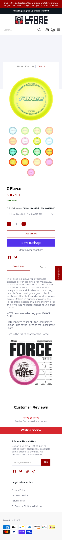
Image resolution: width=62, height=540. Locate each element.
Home (20, 67)
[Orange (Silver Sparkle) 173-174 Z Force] (25, 162)
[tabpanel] (31, 331)
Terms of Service (20, 496)
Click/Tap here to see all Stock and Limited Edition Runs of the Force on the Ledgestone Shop (31, 325)
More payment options (31, 250)
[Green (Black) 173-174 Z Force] (12, 151)
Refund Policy (18, 501)
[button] (47, 29)
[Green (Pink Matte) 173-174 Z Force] (37, 151)
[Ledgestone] (31, 20)
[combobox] (19, 29)
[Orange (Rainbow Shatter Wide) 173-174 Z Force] (12, 162)
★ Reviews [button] (59, 273)
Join (46, 462)
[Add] (23, 224)
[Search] (39, 29)
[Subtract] (9, 224)
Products (29, 67)
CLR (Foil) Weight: (31, 208)
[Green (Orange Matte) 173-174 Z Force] (25, 151)
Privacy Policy (18, 490)
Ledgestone (8, 520)
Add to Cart (31, 234)
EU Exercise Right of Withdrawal (27, 506)
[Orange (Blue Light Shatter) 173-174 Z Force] (49, 151)
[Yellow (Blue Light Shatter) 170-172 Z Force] (37, 141)
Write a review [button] (31, 430)
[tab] (18, 267)
